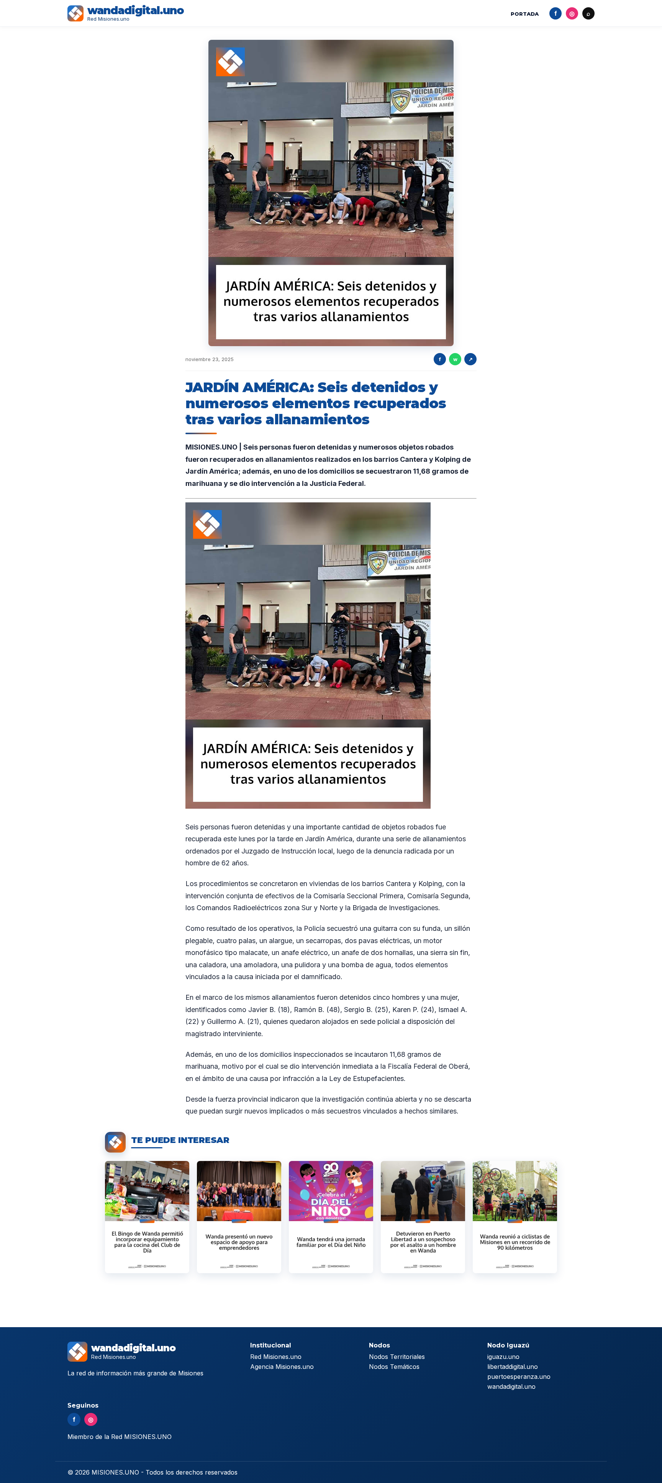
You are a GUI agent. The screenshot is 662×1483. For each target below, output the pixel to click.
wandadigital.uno (511, 1386)
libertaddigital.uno (512, 1366)
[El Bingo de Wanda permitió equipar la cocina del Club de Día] (147, 1217)
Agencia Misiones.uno (282, 1366)
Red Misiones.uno (276, 1356)
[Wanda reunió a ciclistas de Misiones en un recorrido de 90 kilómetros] (515, 1217)
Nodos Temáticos (394, 1366)
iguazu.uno (503, 1356)
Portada (525, 14)
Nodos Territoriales (397, 1356)
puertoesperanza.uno (519, 1376)
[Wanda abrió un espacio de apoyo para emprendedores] (239, 1217)
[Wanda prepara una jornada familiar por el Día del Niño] (331, 1217)
